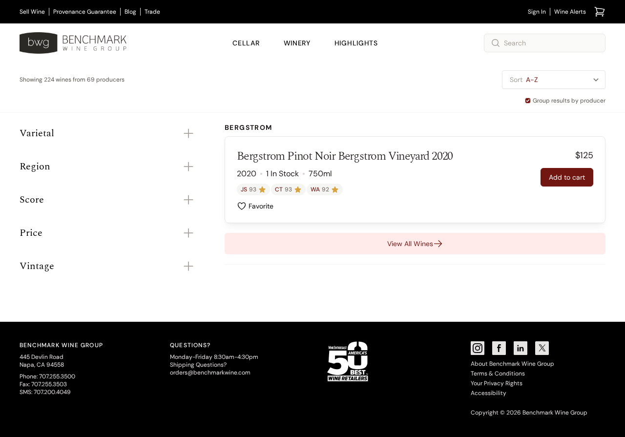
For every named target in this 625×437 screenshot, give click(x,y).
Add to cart (567, 177)
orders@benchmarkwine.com (210, 372)
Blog (130, 12)
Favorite (261, 206)
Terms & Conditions (498, 373)
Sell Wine (32, 12)
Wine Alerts (570, 12)
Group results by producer (569, 100)
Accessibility (488, 393)
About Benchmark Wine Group (512, 364)
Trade (152, 12)
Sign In (537, 12)
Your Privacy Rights (496, 383)
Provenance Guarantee (84, 12)
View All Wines (410, 243)
